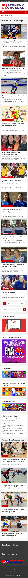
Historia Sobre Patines (8, 149)
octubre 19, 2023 (6, 464)
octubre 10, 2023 (6, 537)
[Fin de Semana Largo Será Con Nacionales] (14, 199)
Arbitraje (5, 456)
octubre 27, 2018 (6, 240)
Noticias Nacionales (8, 65)
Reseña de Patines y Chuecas (8, 550)
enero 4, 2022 (5, 70)
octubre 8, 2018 (5, 294)
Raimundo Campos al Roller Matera (12, 41)
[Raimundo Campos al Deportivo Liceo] (14, 59)
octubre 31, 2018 (6, 212)
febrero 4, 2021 (5, 99)
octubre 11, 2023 (6, 512)
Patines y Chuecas (17, 572)
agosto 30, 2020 (5, 127)
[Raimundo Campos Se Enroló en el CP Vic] (14, 86)
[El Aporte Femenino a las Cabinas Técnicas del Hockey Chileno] (14, 143)
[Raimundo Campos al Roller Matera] (14, 31)
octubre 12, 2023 (6, 488)
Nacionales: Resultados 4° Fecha (12, 292)
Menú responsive (25, 1)
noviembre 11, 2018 (6, 183)
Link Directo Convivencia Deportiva (9, 557)
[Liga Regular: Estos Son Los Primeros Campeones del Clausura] (14, 255)
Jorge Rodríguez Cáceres (16, 42)
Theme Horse (16, 573)
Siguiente (22, 303)
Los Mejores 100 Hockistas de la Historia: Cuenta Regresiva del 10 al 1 (13, 430)
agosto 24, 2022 (5, 42)
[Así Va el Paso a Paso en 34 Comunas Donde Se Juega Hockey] (14, 114)
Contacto (3, 548)
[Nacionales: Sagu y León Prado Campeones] (14, 170)
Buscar (24, 309)
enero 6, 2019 (5, 156)
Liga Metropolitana (7, 176)
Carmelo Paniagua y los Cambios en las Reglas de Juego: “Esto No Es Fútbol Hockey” (13, 461)
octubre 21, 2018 (6, 268)
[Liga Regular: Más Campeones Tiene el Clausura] (14, 227)
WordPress (18, 575)
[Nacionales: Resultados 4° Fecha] (14, 282)
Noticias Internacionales (9, 37)
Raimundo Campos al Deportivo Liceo (13, 68)
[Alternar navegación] (3, 12)
